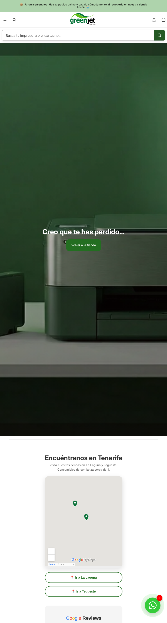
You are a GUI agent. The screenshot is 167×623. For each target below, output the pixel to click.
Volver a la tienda (83, 245)
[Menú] (5, 20)
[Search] (159, 35)
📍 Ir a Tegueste (83, 591)
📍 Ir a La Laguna (83, 577)
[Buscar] (14, 20)
